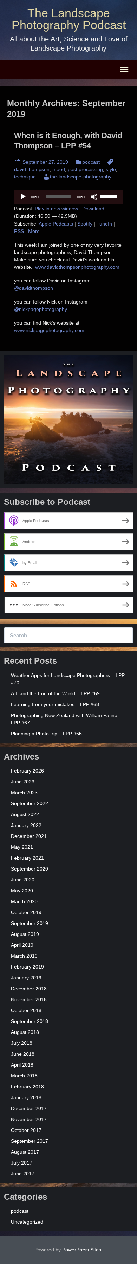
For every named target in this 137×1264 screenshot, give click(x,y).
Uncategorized (27, 1222)
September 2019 (29, 923)
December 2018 (29, 988)
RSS (19, 231)
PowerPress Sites (81, 1249)
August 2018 (25, 1032)
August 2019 (25, 934)
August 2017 (25, 1152)
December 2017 (29, 1108)
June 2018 (22, 1054)
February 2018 (27, 1086)
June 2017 (22, 1174)
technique (25, 177)
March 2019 (24, 956)
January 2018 (26, 1097)
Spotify (84, 224)
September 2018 (29, 1021)
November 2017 (29, 1119)
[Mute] (94, 196)
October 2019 (26, 912)
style (111, 169)
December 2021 (29, 836)
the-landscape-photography (80, 177)
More (34, 231)
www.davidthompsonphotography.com (78, 267)
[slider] (109, 196)
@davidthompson (33, 288)
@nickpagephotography (40, 309)
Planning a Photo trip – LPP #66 (46, 733)
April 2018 (22, 1065)
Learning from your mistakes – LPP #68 (55, 704)
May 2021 (22, 847)
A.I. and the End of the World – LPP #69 (55, 693)
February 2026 (27, 771)
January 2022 (26, 825)
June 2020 (22, 879)
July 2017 (21, 1163)
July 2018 (21, 1043)
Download (93, 208)
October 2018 (26, 1010)
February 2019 (27, 967)
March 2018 (24, 1076)
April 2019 (22, 945)
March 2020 (24, 901)
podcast (91, 162)
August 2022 (25, 814)
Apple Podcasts (56, 224)
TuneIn (104, 224)
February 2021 (27, 858)
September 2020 (29, 869)
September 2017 (29, 1141)
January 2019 (26, 977)
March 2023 (24, 792)
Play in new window (56, 208)
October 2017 (26, 1130)
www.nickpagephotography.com (49, 330)
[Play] (23, 196)
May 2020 (22, 890)
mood (58, 169)
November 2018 (29, 999)
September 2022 (29, 803)
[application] (68, 197)
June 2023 (22, 781)
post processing (85, 169)
